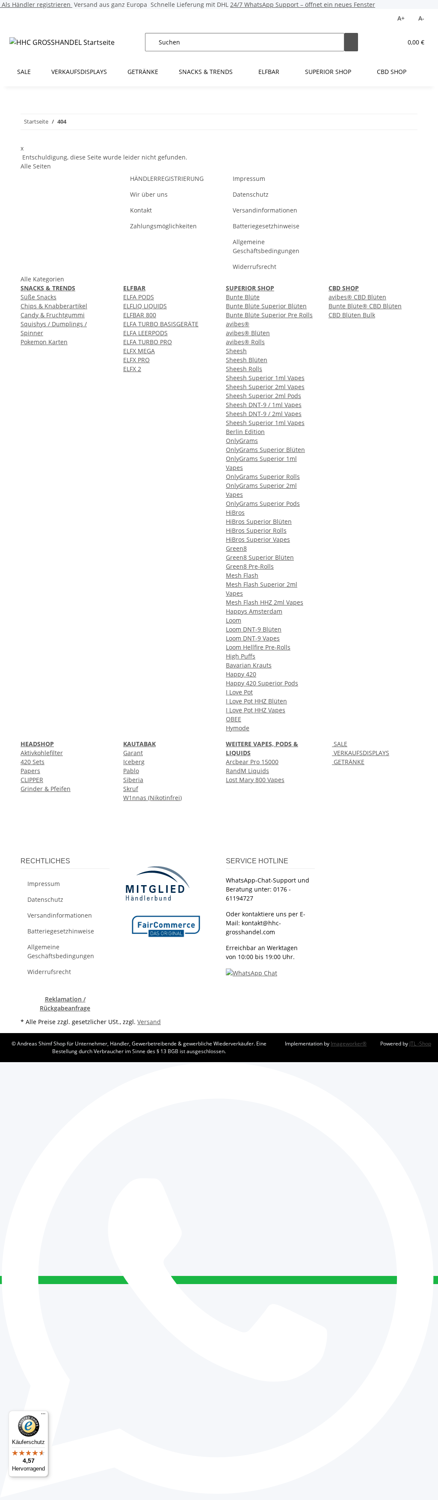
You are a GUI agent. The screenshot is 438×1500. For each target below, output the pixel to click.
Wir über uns (149, 194)
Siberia (133, 780)
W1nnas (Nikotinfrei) (152, 798)
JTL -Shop (420, 1043)
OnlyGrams (242, 441)
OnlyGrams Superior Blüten (265, 450)
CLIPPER (32, 780)
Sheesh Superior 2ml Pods (263, 396)
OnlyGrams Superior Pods (263, 503)
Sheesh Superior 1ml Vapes (265, 378)
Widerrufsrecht (254, 267)
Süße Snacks (38, 297)
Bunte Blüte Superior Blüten (266, 306)
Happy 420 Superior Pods (262, 683)
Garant (133, 753)
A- (421, 18)
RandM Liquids (247, 771)
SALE (339, 744)
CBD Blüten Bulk (351, 315)
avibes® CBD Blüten (357, 297)
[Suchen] (351, 42)
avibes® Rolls (245, 342)
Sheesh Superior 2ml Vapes (265, 387)
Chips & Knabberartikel (54, 306)
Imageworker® (349, 1043)
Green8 (236, 548)
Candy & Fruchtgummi (53, 315)
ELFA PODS (138, 297)
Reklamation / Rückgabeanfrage (65, 1003)
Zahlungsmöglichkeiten (163, 226)
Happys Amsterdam (254, 611)
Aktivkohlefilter (42, 753)
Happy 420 (241, 674)
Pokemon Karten (44, 342)
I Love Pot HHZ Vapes (255, 710)
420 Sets (32, 762)
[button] (378, 42)
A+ (401, 18)
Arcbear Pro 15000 (252, 762)
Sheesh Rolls (244, 369)
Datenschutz (251, 194)
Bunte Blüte (243, 297)
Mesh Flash (242, 575)
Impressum (249, 178)
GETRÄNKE (348, 762)
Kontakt (141, 210)
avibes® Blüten (248, 333)
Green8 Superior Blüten (260, 557)
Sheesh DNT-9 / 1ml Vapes (264, 405)
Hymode (237, 728)
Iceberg (134, 762)
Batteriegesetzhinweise (266, 226)
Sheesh (236, 351)
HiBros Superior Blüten (259, 521)
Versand (149, 1022)
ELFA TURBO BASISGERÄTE (160, 324)
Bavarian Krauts (249, 665)
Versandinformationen (265, 210)
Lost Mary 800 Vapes (255, 780)
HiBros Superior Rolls (256, 530)
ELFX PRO (136, 360)
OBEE (233, 719)
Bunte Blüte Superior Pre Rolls (269, 315)
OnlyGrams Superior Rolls (263, 476)
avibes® (237, 324)
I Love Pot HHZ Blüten (256, 701)
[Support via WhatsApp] (251, 973)
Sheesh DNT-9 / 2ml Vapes (264, 414)
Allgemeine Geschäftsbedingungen (266, 246)
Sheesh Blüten (246, 360)
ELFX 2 (132, 369)
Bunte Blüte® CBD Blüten (365, 306)
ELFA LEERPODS (145, 333)
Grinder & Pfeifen (46, 789)
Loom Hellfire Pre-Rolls (258, 647)
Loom (233, 620)
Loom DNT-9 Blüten (253, 629)
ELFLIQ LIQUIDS (145, 306)
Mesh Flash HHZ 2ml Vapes (264, 602)
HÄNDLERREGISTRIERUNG (167, 178)
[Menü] (43, 1416)
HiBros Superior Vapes (258, 539)
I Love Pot (239, 692)
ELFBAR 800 (139, 315)
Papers (30, 771)
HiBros (235, 512)
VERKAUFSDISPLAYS (360, 753)
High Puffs (240, 656)
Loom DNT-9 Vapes (253, 638)
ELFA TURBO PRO (147, 342)
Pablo (131, 771)
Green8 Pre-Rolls (250, 566)
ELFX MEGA (139, 351)
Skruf (130, 789)
